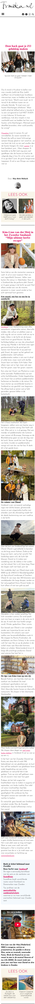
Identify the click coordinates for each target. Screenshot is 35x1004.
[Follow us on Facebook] (23, 14)
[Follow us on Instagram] (26, 14)
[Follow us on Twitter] (30, 14)
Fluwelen (5, 133)
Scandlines (8, 877)
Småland (4, 327)
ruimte (26, 146)
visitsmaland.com (7, 856)
